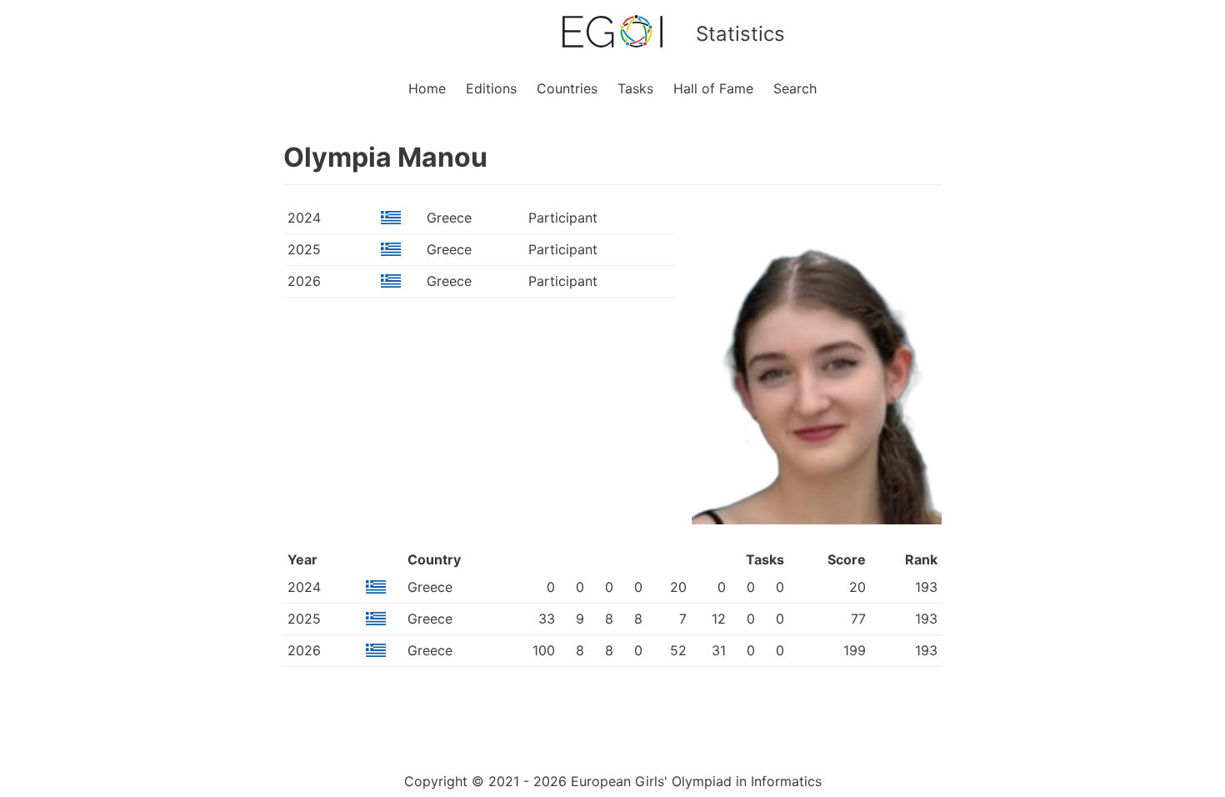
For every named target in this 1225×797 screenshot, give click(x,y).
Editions (491, 88)
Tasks (635, 88)
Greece (449, 217)
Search (795, 88)
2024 (304, 217)
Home (427, 88)
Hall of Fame (713, 88)
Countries (567, 88)
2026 (304, 281)
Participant (563, 217)
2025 (304, 249)
